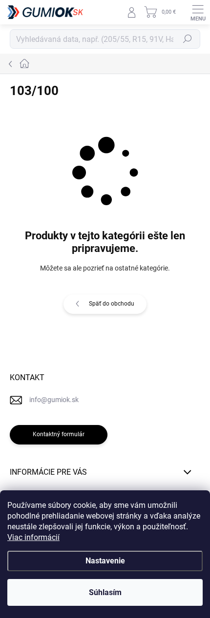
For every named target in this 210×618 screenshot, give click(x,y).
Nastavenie (105, 560)
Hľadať (187, 39)
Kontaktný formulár (58, 434)
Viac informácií (33, 537)
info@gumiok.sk (54, 400)
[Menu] (198, 12)
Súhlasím (105, 592)
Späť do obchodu (111, 303)
